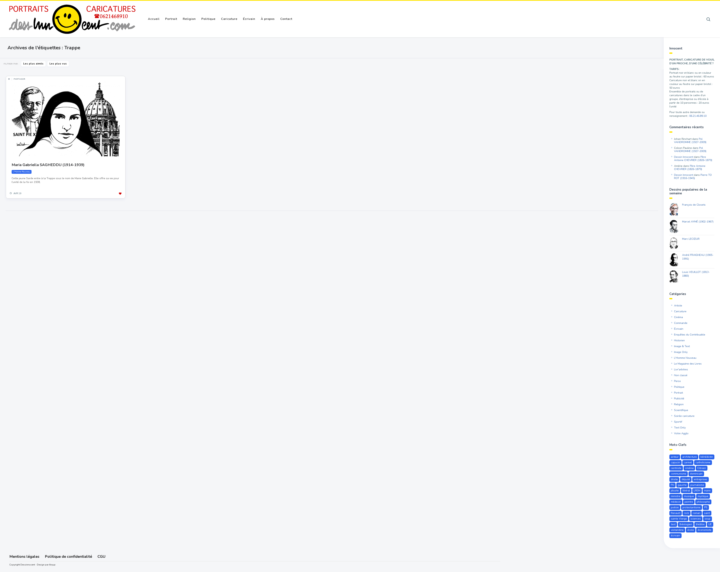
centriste (676, 468)
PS (705, 507)
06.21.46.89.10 (697, 116)
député (686, 479)
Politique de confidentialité (68, 556)
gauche (682, 485)
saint (707, 513)
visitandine (677, 530)
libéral (686, 490)
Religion (189, 19)
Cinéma (678, 317)
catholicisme (703, 462)
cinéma (689, 468)
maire (707, 490)
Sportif (678, 422)
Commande (680, 323)
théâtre (700, 524)
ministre (675, 496)
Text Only (680, 427)
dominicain (696, 473)
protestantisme (691, 507)
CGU (101, 556)
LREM (697, 490)
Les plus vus (58, 63)
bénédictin (706, 457)
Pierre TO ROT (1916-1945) (693, 176)
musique (689, 496)
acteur (675, 457)
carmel (688, 462)
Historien (679, 340)
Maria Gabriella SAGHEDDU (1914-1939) (48, 164)
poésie (675, 507)
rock (686, 513)
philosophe (703, 502)
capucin (675, 462)
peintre (689, 502)
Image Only (681, 352)
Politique (208, 19)
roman (696, 513)
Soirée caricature (684, 416)
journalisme (697, 485)
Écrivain (249, 19)
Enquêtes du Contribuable (689, 334)
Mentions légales (24, 556)
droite (674, 479)
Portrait (171, 19)
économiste (704, 530)
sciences (696, 518)
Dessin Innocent (683, 157)
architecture (689, 457)
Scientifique (681, 410)
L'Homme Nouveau (21, 171)
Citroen (701, 468)
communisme (678, 473)
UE (710, 524)
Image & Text (682, 346)
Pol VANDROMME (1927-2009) (690, 140)
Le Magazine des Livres (688, 363)
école (690, 530)
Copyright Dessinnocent (22, 564)
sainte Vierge (679, 518)
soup (707, 518)
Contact (286, 19)
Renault (675, 513)
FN (672, 485)
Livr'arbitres (681, 369)
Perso (677, 381)
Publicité (679, 398)
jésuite (675, 490)
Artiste (678, 305)
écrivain (675, 535)
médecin (676, 502)
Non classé (680, 375)
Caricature (229, 19)
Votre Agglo (681, 433)
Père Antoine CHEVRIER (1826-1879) (693, 158)
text (673, 524)
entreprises (700, 479)
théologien (685, 524)
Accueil (154, 19)
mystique (703, 496)
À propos (268, 19)
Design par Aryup (46, 564)
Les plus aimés (33, 63)
